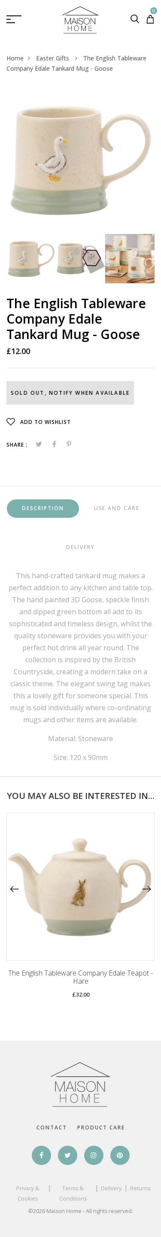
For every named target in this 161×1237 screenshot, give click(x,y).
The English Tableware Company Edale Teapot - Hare (80, 977)
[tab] (43, 508)
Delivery (111, 1188)
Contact (51, 1127)
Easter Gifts (53, 58)
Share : (16, 444)
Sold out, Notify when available (70, 392)
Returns (140, 1188)
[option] (80, 160)
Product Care (101, 1127)
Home (15, 58)
